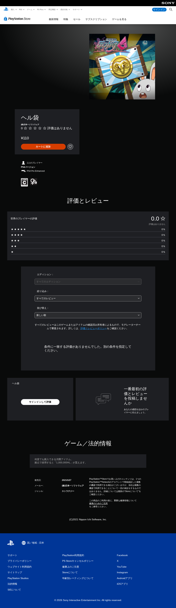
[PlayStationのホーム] (6, 9)
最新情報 (64, 9)
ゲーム (29, 9)
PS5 (20, 9)
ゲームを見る (119, 19)
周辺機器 (52, 9)
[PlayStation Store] (18, 18)
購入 (12, 9)
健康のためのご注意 (98, 503)
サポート (76, 9)
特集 (65, 19)
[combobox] (88, 282)
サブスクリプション (96, 19)
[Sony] (168, 5)
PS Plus (40, 9)
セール (76, 19)
